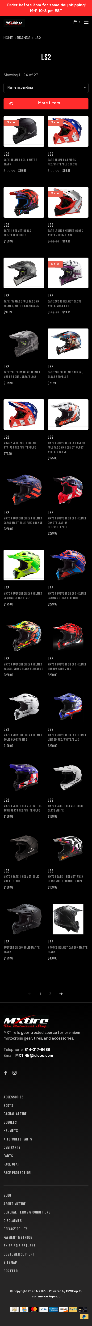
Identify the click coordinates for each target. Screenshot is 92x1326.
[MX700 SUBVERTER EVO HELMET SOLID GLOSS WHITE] (24, 707)
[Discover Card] (63, 1310)
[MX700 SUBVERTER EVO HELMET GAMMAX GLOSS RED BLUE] (68, 566)
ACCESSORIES (14, 1097)
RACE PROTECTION (17, 1173)
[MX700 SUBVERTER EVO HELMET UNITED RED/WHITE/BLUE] (68, 707)
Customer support (19, 1254)
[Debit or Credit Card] (83, 1310)
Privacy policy (15, 1229)
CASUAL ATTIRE (15, 1114)
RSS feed (11, 1271)
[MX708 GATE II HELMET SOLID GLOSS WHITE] (68, 778)
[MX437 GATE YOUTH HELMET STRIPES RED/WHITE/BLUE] (24, 415)
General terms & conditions (27, 1212)
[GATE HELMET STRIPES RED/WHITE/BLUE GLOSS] (68, 132)
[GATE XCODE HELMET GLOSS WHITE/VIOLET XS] (68, 274)
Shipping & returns (20, 1246)
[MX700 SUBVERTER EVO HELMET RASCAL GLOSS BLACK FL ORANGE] (24, 637)
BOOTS (8, 1105)
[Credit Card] (24, 1310)
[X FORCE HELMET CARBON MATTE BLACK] (68, 920)
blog (7, 1195)
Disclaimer (13, 1220)
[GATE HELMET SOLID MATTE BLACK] (24, 132)
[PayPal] (73, 1310)
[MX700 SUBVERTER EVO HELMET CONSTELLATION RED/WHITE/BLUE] (68, 491)
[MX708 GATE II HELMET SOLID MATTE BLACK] (24, 849)
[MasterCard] (33, 1310)
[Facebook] (6, 1073)
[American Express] (53, 1310)
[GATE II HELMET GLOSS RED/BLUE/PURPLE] (24, 203)
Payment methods (18, 1237)
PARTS (8, 1156)
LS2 (38, 38)
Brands (23, 38)
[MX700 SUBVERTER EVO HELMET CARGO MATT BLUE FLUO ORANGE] (24, 491)
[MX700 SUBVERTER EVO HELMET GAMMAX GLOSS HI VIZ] (24, 566)
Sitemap (10, 1262)
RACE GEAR (12, 1164)
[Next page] (61, 994)
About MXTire (15, 1204)
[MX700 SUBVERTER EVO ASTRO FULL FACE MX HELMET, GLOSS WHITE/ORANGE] (68, 415)
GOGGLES (10, 1122)
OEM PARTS (12, 1147)
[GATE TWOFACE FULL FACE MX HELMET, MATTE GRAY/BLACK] (24, 274)
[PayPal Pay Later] (84, 1318)
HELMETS (11, 1130)
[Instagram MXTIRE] (15, 1073)
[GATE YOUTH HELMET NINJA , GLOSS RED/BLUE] (68, 344)
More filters (49, 102)
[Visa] (43, 1310)
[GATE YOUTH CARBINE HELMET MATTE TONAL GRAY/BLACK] (24, 344)
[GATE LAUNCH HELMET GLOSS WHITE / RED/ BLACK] (68, 203)
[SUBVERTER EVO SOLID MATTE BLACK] (24, 920)
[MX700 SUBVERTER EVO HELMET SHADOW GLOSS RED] (68, 637)
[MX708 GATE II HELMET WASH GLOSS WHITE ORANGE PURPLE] (68, 849)
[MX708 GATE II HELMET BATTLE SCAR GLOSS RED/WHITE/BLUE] (24, 778)
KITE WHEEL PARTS (18, 1139)
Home (8, 38)
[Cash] (14, 1310)
